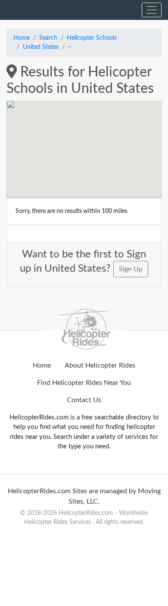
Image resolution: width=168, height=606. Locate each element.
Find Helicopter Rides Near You (84, 382)
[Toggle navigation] (152, 10)
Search (48, 38)
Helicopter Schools (92, 38)
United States (41, 47)
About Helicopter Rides (100, 365)
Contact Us (84, 400)
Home (21, 38)
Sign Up (131, 269)
